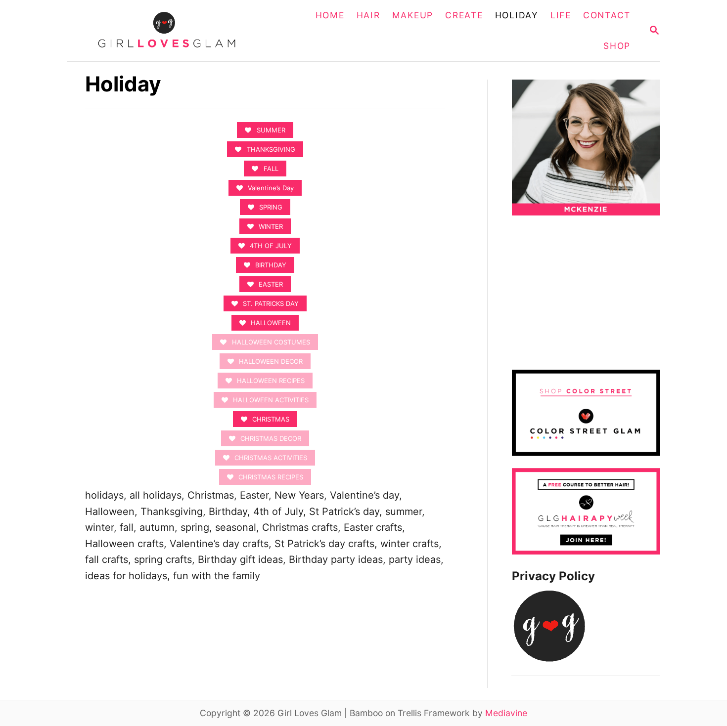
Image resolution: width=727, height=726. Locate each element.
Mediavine (506, 713)
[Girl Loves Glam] (172, 30)
